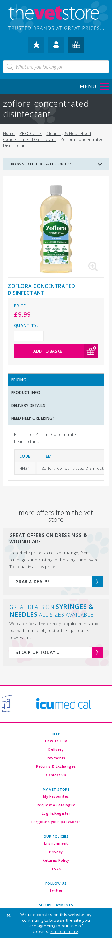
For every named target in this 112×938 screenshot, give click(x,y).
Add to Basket (49, 351)
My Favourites (56, 796)
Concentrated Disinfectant (29, 139)
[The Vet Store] (56, 18)
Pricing (18, 379)
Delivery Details (28, 405)
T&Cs (56, 868)
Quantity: (26, 325)
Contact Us (56, 774)
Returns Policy (56, 860)
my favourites (36, 47)
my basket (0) (75, 47)
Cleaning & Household (68, 133)
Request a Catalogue (56, 804)
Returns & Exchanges (56, 766)
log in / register (56, 47)
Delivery (55, 749)
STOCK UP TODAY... (38, 652)
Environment (56, 843)
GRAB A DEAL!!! (32, 581)
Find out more (64, 931)
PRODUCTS (31, 133)
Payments (56, 757)
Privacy (56, 851)
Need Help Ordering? (32, 418)
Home (9, 133)
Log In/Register (56, 813)
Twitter (56, 890)
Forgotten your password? (56, 821)
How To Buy (56, 740)
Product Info (25, 392)
